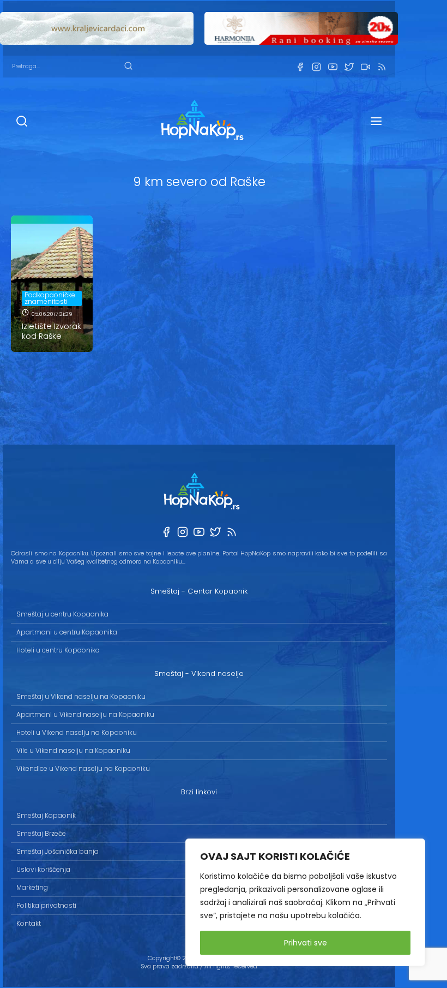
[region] (305, 902)
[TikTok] (365, 66)
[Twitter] (349, 66)
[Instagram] (316, 66)
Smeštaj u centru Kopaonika (62, 614)
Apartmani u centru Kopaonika (66, 632)
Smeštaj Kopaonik (46, 815)
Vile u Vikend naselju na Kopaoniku (73, 750)
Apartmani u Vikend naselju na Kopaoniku (85, 714)
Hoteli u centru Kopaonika (58, 650)
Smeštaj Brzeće (41, 833)
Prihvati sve (305, 942)
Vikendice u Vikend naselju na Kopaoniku (83, 768)
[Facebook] (300, 66)
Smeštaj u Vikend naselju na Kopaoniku (81, 696)
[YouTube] (332, 66)
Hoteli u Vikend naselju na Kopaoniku (76, 732)
